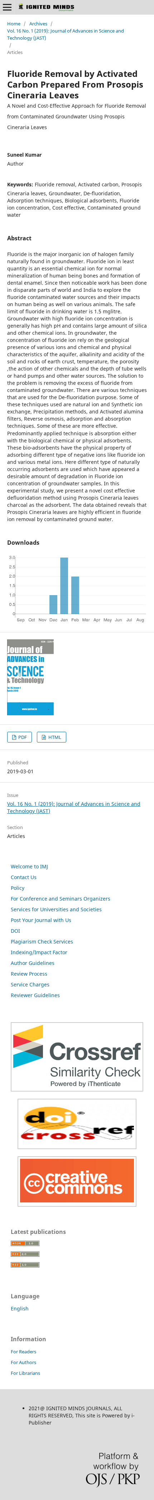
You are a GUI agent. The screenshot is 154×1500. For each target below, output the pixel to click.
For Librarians (25, 1373)
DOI (15, 930)
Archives (38, 23)
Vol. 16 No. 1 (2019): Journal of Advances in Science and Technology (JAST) (65, 34)
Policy (17, 887)
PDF (22, 737)
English (20, 1308)
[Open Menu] (7, 7)
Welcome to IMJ (29, 866)
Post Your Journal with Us (41, 920)
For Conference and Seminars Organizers (60, 898)
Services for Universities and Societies (56, 909)
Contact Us (24, 877)
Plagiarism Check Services (42, 941)
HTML (54, 737)
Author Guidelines (32, 963)
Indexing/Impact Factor (39, 952)
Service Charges (30, 984)
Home (13, 23)
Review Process (29, 973)
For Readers (23, 1351)
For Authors (23, 1362)
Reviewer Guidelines (35, 995)
